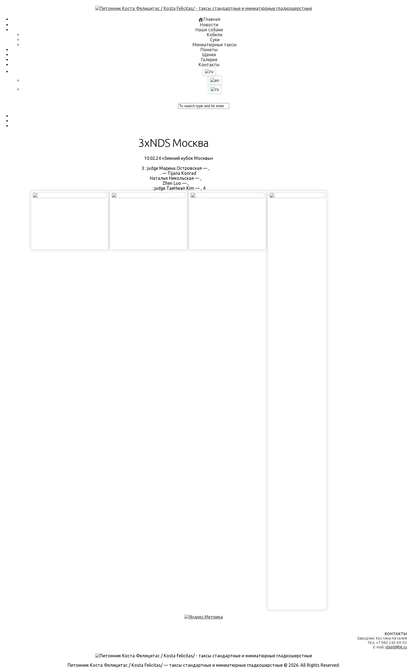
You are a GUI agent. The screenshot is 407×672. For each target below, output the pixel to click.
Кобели (214, 34)
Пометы (209, 49)
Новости (209, 24)
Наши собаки (209, 29)
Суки (215, 39)
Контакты (209, 64)
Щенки (209, 54)
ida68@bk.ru (396, 647)
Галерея (209, 59)
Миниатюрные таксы (214, 44)
